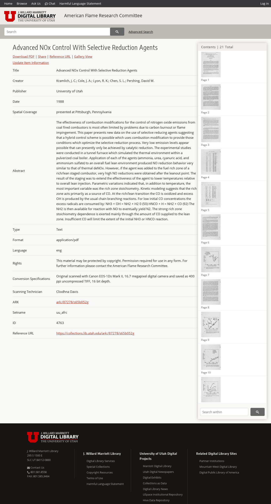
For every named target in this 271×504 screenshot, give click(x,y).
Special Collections (98, 467)
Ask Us (36, 3)
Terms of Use (95, 478)
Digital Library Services (101, 461)
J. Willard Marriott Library (42, 451)
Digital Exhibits (152, 477)
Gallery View (83, 56)
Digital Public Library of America (219, 472)
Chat (51, 3)
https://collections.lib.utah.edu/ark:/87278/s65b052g (95, 333)
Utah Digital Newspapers (158, 472)
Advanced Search (141, 32)
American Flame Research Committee (103, 15)
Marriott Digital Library (157, 466)
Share (42, 56)
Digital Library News (155, 489)
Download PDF (24, 56)
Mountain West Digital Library (218, 467)
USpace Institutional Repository (163, 494)
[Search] (117, 32)
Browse (22, 3)
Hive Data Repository (156, 500)
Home (8, 3)
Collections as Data (155, 483)
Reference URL (60, 56)
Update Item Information (31, 62)
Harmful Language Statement (80, 3)
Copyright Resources (100, 472)
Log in (264, 3)
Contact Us (37, 467)
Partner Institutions (211, 461)
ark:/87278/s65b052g (72, 302)
